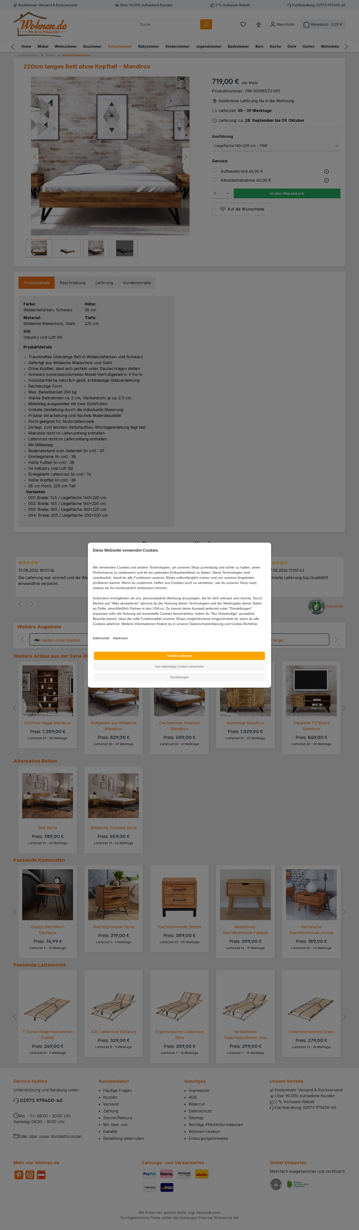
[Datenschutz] (93, 629)
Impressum (120, 638)
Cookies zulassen (179, 656)
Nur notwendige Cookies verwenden (179, 666)
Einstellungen (179, 677)
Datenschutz (101, 638)
